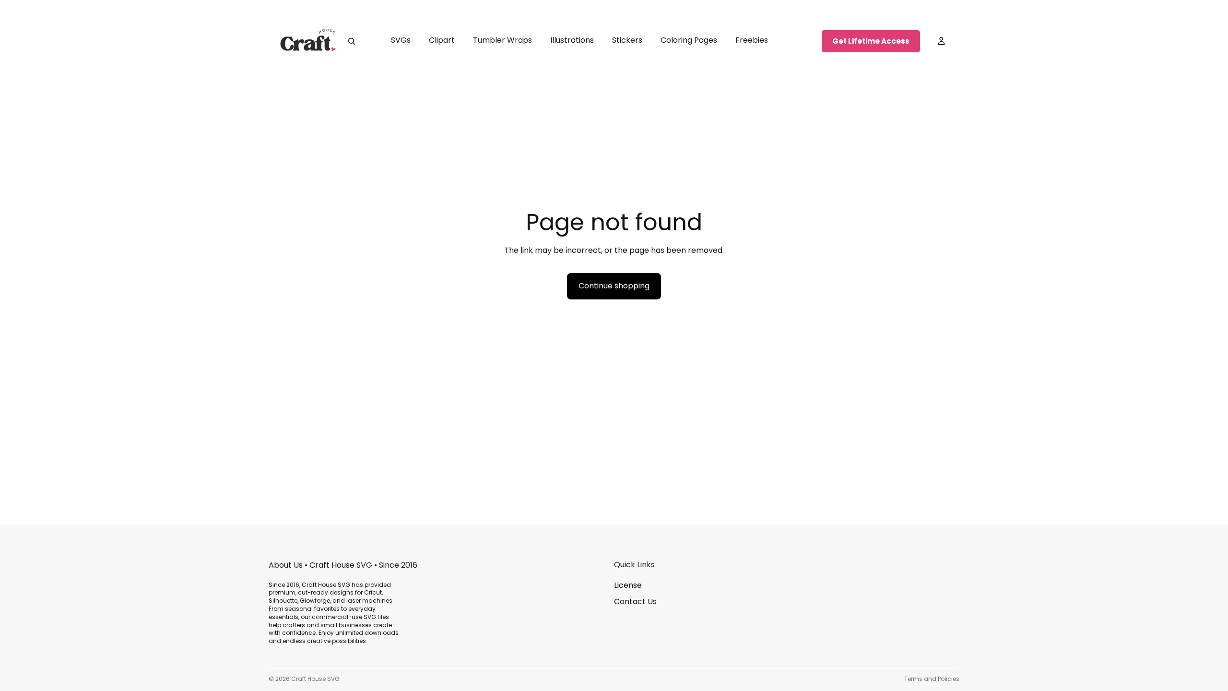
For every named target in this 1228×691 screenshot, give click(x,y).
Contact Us (635, 601)
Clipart (442, 40)
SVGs (401, 40)
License (628, 585)
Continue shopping (614, 285)
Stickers (627, 40)
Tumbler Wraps (502, 40)
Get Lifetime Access (870, 41)
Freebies (751, 40)
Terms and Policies (931, 679)
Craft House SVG (315, 679)
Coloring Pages (689, 40)
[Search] (351, 41)
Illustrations (572, 40)
